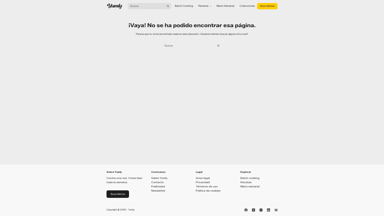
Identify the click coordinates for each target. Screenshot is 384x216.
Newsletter (158, 190)
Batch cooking (250, 178)
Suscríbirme (267, 6)
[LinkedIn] (268, 210)
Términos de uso (207, 186)
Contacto (157, 182)
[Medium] (276, 210)
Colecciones (247, 5)
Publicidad (158, 186)
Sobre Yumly (159, 178)
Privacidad (203, 182)
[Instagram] (261, 210)
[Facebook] (246, 210)
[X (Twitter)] (253, 210)
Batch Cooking (184, 5)
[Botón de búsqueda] (168, 6)
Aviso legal (203, 178)
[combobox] (146, 6)
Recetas (203, 5)
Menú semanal (225, 5)
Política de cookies (208, 190)
